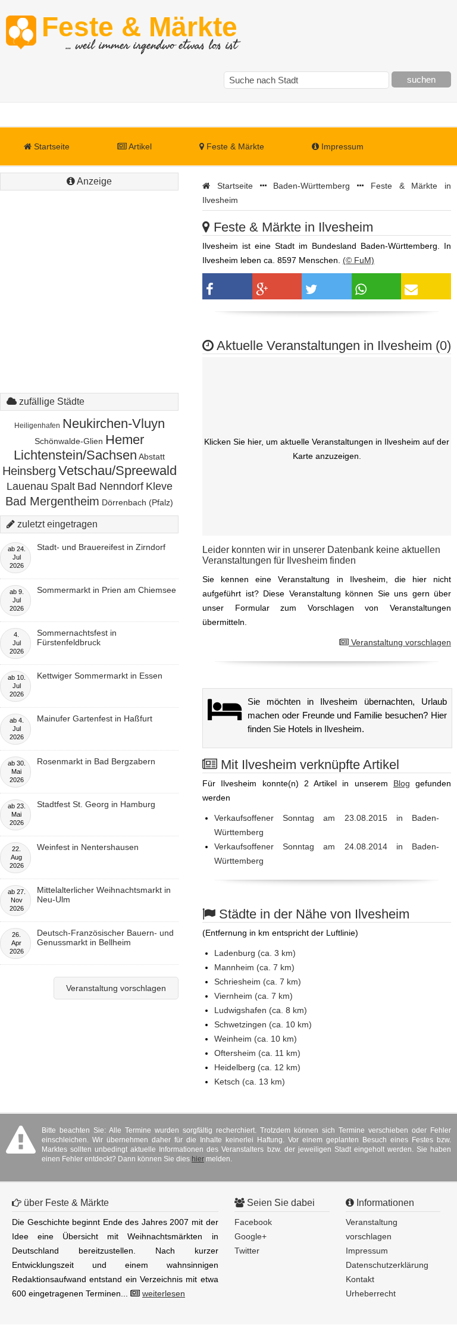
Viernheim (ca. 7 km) (253, 996)
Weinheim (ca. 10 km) (255, 1038)
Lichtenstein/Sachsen (75, 455)
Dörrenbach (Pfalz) (137, 502)
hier (198, 1159)
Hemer (124, 439)
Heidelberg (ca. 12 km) (257, 1067)
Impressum (341, 146)
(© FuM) (358, 260)
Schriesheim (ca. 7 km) (257, 981)
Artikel (139, 146)
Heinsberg (29, 470)
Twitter (246, 1250)
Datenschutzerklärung (387, 1265)
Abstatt (152, 456)
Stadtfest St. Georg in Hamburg (96, 804)
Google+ (250, 1236)
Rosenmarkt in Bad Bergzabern (96, 761)
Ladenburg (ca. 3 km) (255, 953)
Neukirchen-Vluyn (113, 423)
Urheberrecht (371, 1293)
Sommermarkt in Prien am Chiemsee (106, 590)
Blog (401, 783)
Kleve (159, 486)
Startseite (51, 146)
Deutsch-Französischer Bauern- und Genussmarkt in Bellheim (105, 937)
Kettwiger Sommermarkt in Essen (99, 675)
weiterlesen (163, 1293)
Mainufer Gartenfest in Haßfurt (94, 718)
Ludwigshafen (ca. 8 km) (260, 1010)
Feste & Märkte (139, 33)
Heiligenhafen (37, 425)
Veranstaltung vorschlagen (400, 642)
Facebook (253, 1222)
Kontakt (360, 1279)
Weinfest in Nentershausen (88, 847)
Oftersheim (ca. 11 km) (257, 1053)
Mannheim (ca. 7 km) (254, 967)
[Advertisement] (89, 267)
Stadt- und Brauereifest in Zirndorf (101, 547)
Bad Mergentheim (52, 501)
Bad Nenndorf (110, 486)
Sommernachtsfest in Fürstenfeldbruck (77, 637)
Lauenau (27, 486)
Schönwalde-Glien (69, 441)
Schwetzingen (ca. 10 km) (263, 1024)
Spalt (63, 486)
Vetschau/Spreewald (117, 470)
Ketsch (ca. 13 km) (249, 1081)
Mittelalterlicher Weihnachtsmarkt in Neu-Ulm (104, 894)
